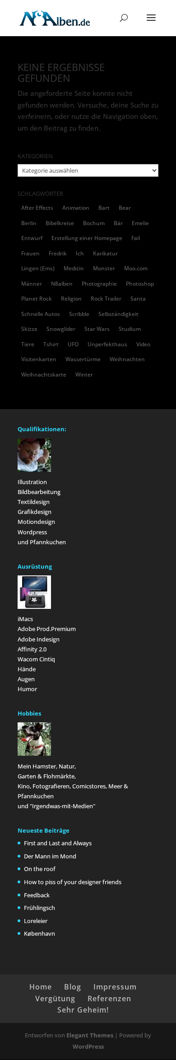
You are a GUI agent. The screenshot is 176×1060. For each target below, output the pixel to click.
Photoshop (140, 283)
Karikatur (105, 253)
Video (143, 344)
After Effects (37, 208)
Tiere (27, 344)
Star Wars (97, 329)
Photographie (99, 283)
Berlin (29, 223)
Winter (84, 374)
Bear (125, 208)
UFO (73, 344)
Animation (75, 208)
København (39, 933)
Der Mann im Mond (50, 856)
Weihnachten (127, 359)
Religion (71, 298)
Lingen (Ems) (38, 268)
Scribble (79, 314)
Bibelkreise (60, 223)
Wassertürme (83, 359)
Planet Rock (36, 298)
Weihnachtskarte (43, 374)
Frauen (30, 253)
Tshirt (51, 344)
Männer (31, 283)
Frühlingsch (39, 908)
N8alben (62, 283)
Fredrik (58, 253)
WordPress (88, 1046)
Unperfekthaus (107, 344)
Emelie (140, 223)
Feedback (37, 895)
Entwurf (31, 238)
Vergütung (55, 998)
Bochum (94, 223)
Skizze (29, 329)
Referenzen (109, 998)
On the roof (40, 869)
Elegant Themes (89, 1035)
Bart (104, 208)
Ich (80, 253)
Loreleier (35, 921)
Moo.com (136, 268)
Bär (118, 223)
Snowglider (60, 329)
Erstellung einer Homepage (86, 238)
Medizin (74, 268)
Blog (72, 987)
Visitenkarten (38, 359)
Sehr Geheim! (83, 1010)
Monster (104, 268)
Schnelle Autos (40, 314)
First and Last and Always (58, 843)
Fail (135, 238)
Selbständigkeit (118, 314)
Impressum (115, 987)
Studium (130, 329)
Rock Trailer (106, 298)
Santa (138, 298)
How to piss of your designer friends (72, 882)
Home (40, 987)
